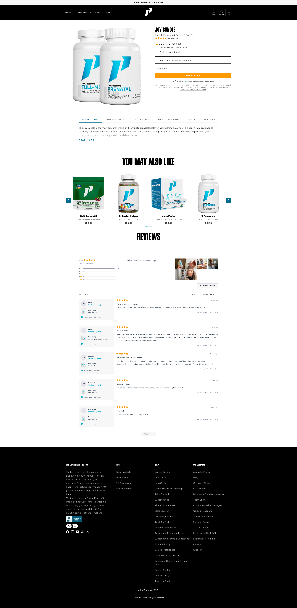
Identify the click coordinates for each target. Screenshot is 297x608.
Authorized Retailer (203, 516)
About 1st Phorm (202, 472)
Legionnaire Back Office (205, 533)
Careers (197, 544)
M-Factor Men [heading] (208, 216)
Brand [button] (110, 12)
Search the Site (163, 472)
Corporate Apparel (202, 511)
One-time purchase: (175, 60)
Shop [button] (68, 12)
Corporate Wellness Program (208, 505)
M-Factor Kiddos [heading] (128, 216)
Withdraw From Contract (168, 555)
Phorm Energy (124, 488)
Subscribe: (170, 44)
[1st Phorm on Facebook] (67, 531)
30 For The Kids (201, 527)
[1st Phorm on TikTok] (82, 531)
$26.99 (128, 223)
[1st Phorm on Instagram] (72, 531)
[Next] (228, 200)
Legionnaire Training (204, 539)
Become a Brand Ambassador (208, 494)
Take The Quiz (162, 494)
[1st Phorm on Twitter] (87, 531)
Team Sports (200, 500)
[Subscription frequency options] (193, 52)
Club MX (197, 550)
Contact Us (160, 477)
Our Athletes (200, 488)
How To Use (141, 119)
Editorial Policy (162, 544)
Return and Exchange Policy (169, 533)
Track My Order (163, 522)
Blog (195, 477)
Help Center (161, 483)
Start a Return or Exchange (169, 488)
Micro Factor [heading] (168, 216)
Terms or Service (163, 581)
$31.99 (208, 223)
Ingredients (115, 119)
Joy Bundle (92, 366)
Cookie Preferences (165, 550)
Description (90, 119)
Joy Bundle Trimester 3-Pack (98, 339)
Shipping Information (166, 527)
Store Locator (162, 511)
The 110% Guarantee (165, 505)
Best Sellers (122, 477)
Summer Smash (201, 522)
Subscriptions (162, 500)
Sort (195, 294)
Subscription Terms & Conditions (193, 90)
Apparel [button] (83, 12)
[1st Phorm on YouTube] (77, 531)
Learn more (209, 81)
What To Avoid (168, 119)
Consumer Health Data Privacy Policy (171, 563)
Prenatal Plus (92, 312)
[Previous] (68, 200)
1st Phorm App (124, 483)
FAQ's (191, 119)
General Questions (164, 516)
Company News (201, 483)
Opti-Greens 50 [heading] (88, 216)
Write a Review (209, 286)
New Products (123, 472)
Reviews (209, 119)
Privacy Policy (162, 575)
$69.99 (88, 223)
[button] (166, 38)
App (97, 12)
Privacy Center (162, 570)
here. (68, 494)
